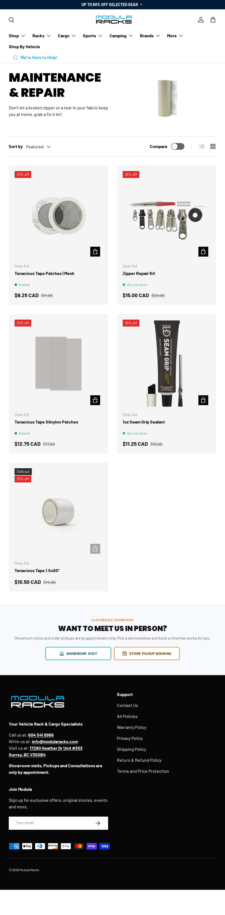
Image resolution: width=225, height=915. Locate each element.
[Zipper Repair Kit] (166, 215)
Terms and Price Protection (143, 771)
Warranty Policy (131, 727)
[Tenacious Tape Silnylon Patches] (58, 363)
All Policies (127, 716)
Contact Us (127, 705)
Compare (158, 146)
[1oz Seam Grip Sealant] (166, 363)
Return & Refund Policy (139, 760)
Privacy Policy (130, 738)
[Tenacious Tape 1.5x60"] (58, 512)
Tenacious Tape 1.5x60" (37, 570)
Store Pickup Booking (150, 653)
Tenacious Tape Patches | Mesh (44, 273)
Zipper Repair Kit (139, 273)
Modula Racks (29, 870)
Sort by (16, 146)
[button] (213, 20)
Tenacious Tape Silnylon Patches (46, 421)
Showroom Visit (81, 653)
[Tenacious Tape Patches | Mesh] (58, 215)
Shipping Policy (131, 749)
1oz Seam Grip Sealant (144, 421)
